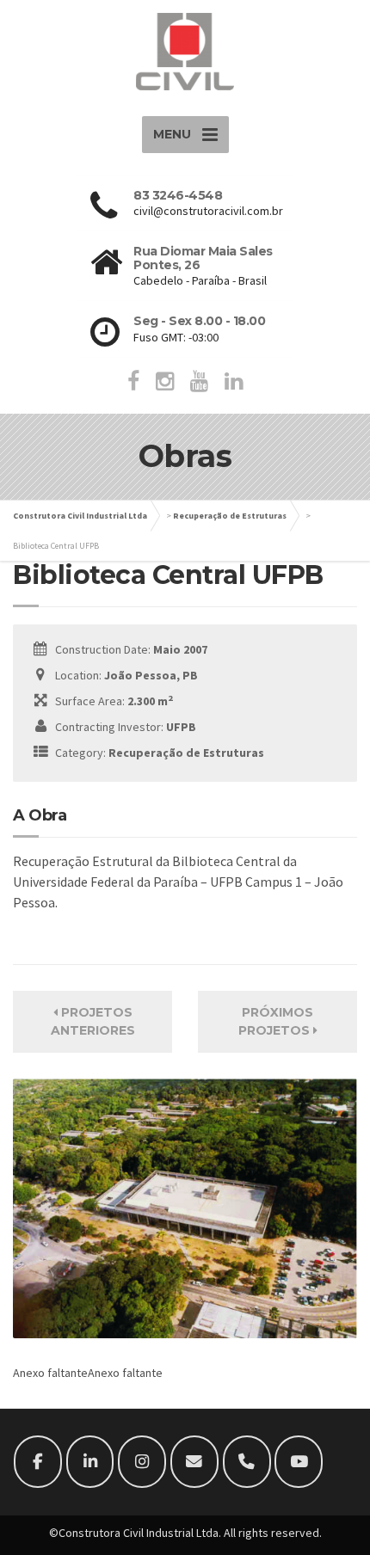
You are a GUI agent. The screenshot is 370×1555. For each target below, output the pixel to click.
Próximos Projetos (276, 1021)
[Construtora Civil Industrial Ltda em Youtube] (298, 1461)
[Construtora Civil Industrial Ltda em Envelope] (194, 1461)
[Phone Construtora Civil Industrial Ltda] (247, 1461)
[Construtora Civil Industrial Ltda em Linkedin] (90, 1461)
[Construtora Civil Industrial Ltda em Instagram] (142, 1461)
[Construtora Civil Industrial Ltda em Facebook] (38, 1461)
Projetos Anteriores (93, 1021)
